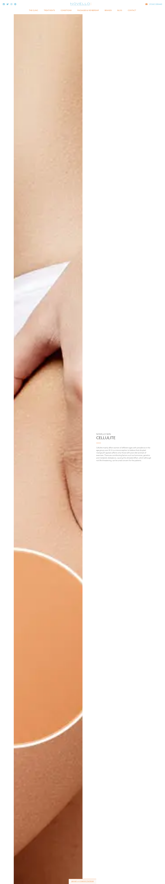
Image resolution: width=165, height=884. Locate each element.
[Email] (146, 4)
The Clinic (33, 10)
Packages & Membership (88, 10)
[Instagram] (11, 4)
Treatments (49, 10)
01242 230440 (155, 4)
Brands (108, 10)
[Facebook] (4, 4)
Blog (119, 10)
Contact (132, 10)
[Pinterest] (15, 4)
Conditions (66, 10)
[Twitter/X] (7, 4)
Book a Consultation (82, 881)
